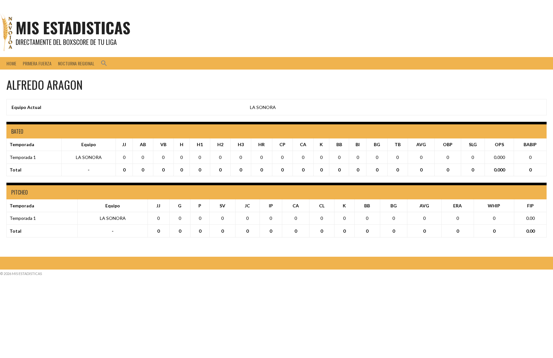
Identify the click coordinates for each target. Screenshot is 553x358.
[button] (104, 63)
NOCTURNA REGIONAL (76, 63)
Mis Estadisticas (73, 27)
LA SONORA (263, 107)
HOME (11, 63)
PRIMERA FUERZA (37, 63)
